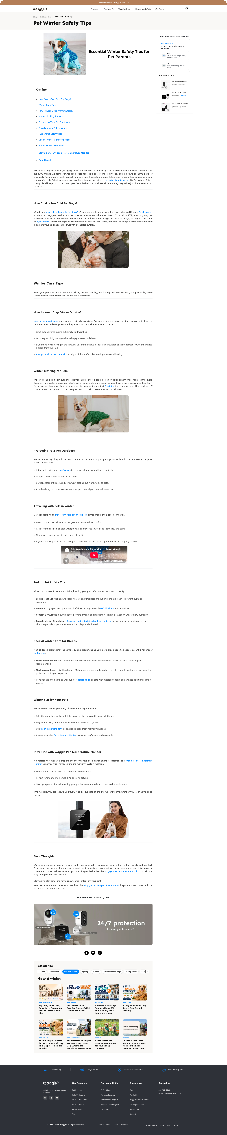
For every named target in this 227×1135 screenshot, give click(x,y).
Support (133, 1114)
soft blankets (107, 608)
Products (94, 9)
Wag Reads (159, 9)
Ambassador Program (109, 1100)
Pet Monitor (77, 1090)
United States (104, 1125)
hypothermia (43, 221)
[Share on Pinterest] (100, 953)
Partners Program (108, 1095)
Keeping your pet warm (46, 321)
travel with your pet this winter (70, 514)
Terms (175, 1125)
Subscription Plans (137, 1104)
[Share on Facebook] (86, 953)
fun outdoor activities (65, 735)
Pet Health (54, 971)
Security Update (151, 1125)
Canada (115, 1125)
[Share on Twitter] (93, 953)
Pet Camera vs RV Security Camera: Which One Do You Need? (78, 1008)
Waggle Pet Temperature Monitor (122, 871)
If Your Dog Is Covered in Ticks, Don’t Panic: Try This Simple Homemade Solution (51, 1045)
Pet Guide (134, 1095)
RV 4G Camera (78, 1104)
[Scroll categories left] (39, 971)
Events (96, 971)
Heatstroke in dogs (112, 971)
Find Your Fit (109, 9)
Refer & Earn (106, 1090)
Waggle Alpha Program (110, 1104)
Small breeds (145, 212)
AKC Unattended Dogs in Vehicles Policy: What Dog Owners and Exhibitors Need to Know (79, 1045)
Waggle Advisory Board (139, 1100)
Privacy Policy (165, 1125)
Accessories (77, 1109)
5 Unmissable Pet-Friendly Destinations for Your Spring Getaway (105, 1045)
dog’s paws (65, 470)
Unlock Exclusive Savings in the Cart (113, 2)
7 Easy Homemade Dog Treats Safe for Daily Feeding (134, 1008)
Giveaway (105, 1109)
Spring (85, 971)
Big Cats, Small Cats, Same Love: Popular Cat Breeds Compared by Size (51, 1009)
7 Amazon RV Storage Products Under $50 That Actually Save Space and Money (105, 1009)
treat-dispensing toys (51, 728)
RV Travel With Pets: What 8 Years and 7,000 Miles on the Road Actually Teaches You (134, 1045)
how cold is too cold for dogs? (62, 212)
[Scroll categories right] (147, 971)
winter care (39, 653)
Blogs (35, 17)
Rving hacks (131, 971)
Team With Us (124, 9)
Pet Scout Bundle (179, 92)
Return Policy (135, 1109)
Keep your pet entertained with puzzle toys (88, 621)
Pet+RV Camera (78, 1095)
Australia (124, 1125)
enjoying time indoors (117, 180)
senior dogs (84, 679)
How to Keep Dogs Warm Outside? (56, 110)
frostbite (109, 386)
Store (74, 1114)
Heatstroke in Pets (143, 9)
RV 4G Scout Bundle (180, 104)
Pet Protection (45, 17)
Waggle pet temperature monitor (101, 885)
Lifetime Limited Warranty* (133, 1070)
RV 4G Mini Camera (179, 81)
